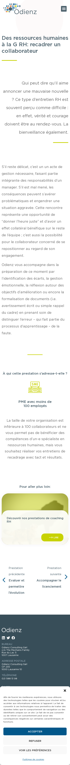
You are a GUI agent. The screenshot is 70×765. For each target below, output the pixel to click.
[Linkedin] (3, 638)
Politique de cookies (33, 759)
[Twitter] (8, 638)
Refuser (35, 740)
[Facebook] (13, 638)
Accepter (35, 731)
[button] (65, 690)
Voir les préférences (35, 750)
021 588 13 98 (9, 678)
